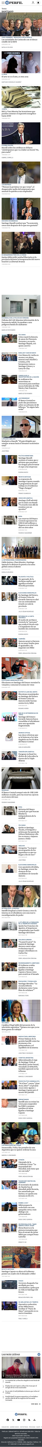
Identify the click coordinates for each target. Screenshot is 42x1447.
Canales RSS (5, 1427)
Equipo (38, 1427)
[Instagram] (24, 1420)
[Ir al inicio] (14, 3)
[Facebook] (8, 1420)
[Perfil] (21, 1415)
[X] (13, 1420)
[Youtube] (18, 1420)
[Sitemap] (34, 1420)
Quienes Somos (14, 1427)
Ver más (34, 1404)
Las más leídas (11, 1354)
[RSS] (29, 1420)
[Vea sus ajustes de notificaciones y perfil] (38, 3)
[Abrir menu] (3, 3)
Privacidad (32, 1427)
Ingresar (33, 3)
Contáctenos (24, 1427)
